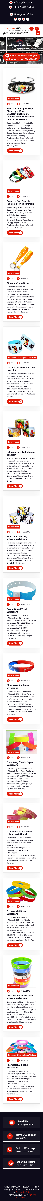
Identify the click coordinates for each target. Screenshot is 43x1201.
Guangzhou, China (23, 14)
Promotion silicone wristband (17, 1066)
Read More (14, 150)
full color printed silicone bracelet (21, 453)
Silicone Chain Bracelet (20, 283)
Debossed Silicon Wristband (16, 912)
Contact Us (21, 1138)
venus (13, 104)
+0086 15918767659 (23, 6)
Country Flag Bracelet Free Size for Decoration (20, 202)
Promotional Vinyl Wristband (17, 610)
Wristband (15, 98)
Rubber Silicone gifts (27, 55)
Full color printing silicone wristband (17, 538)
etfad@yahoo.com (23, 2)
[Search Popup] (31, 29)
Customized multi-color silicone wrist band (20, 997)
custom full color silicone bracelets (21, 369)
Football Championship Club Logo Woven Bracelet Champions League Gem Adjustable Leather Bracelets (20, 114)
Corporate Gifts (23, 1192)
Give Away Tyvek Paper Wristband (20, 763)
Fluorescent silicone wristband (18, 686)
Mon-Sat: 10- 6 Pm (25, 1165)
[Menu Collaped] (38, 33)
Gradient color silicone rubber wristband (19, 833)
